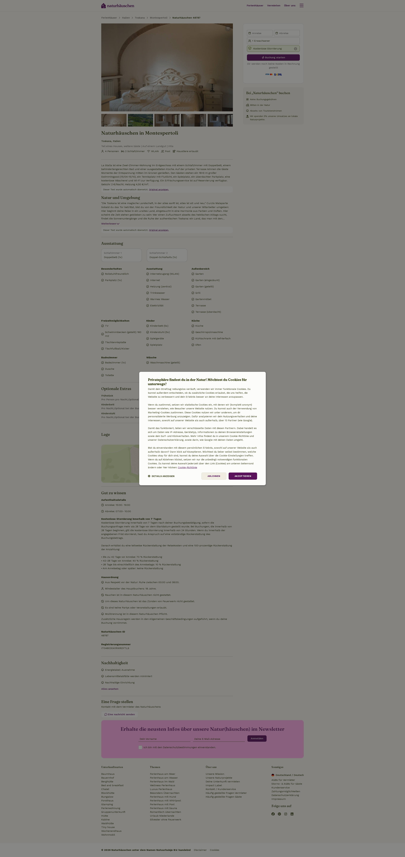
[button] (161, 476)
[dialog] (202, 428)
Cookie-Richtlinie (187, 467)
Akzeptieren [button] (243, 476)
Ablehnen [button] (214, 476)
